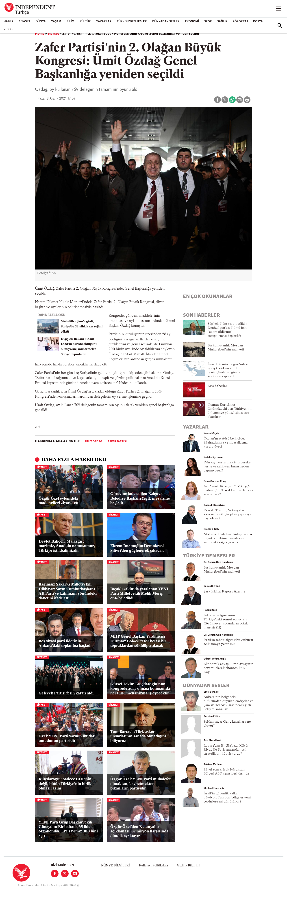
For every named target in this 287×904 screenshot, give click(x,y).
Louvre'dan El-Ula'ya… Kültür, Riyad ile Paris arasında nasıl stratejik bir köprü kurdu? (226, 749)
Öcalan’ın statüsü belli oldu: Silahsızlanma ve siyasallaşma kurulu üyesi (226, 442)
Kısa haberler (217, 386)
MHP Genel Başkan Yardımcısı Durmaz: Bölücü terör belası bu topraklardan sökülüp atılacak (138, 641)
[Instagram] (75, 873)
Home (39, 34)
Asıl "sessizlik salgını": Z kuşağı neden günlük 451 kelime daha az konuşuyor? (228, 490)
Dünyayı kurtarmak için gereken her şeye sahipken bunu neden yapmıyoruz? (228, 466)
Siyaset (24, 21)
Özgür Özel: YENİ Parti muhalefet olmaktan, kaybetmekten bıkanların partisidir (140, 783)
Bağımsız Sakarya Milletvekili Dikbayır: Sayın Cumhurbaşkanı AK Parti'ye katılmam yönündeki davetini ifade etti (68, 591)
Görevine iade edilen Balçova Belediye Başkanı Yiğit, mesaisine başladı (140, 498)
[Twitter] (65, 873)
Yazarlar (103, 21)
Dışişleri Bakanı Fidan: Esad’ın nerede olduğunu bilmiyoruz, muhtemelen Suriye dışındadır (79, 346)
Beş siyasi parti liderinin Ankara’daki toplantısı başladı (65, 643)
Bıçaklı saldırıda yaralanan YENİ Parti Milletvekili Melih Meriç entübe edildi (139, 593)
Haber (8, 21)
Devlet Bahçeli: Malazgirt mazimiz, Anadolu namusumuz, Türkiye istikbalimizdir (67, 546)
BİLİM (70, 21)
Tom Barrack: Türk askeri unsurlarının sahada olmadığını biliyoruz (138, 736)
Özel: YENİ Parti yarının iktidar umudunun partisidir (66, 738)
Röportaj (240, 21)
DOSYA (258, 21)
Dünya (41, 21)
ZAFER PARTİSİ (117, 441)
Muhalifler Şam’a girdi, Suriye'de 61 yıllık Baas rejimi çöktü (81, 326)
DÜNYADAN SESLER (166, 21)
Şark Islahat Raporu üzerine (224, 591)
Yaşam (56, 21)
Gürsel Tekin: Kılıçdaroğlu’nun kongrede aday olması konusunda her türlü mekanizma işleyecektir (140, 688)
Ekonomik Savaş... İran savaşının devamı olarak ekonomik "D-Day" (228, 668)
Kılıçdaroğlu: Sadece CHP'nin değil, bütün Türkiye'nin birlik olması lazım (65, 783)
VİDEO (8, 29)
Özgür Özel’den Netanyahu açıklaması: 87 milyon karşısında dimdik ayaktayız (139, 831)
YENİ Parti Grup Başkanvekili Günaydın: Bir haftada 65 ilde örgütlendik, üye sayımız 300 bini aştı (68, 829)
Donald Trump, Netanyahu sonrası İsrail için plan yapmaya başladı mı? (227, 514)
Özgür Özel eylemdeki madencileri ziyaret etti (59, 501)
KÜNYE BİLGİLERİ (115, 865)
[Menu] (278, 8)
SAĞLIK (222, 21)
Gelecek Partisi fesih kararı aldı (66, 693)
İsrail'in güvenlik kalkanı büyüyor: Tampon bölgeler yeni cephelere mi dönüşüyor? (227, 797)
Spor (208, 21)
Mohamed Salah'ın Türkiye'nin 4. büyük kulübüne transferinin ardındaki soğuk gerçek (228, 538)
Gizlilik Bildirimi (188, 865)
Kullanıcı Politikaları (153, 865)
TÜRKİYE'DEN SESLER (132, 21)
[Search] (280, 25)
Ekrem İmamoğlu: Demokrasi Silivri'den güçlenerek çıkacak (137, 548)
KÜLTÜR (85, 21)
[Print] (247, 99)
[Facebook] (55, 873)
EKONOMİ (192, 21)
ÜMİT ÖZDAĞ (93, 441)
